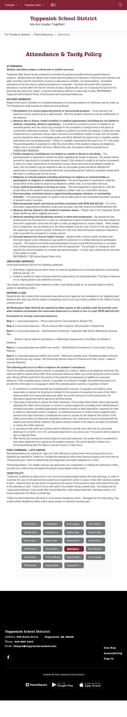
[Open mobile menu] (120, 5)
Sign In (109, 658)
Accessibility (113, 653)
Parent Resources (43, 34)
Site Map (110, 648)
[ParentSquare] (36, 684)
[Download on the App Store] (90, 685)
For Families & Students (17, 34)
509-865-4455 (23, 642)
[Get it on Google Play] (62, 685)
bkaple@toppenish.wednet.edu (35, 646)
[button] (11, 5)
